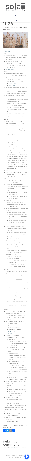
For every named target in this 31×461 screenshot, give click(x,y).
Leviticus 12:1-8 (12, 83)
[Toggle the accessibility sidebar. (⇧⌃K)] (26, 456)
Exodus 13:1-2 (12, 85)
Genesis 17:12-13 (10, 69)
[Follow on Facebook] (14, 20)
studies (21, 455)
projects (18, 457)
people (11, 457)
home (8, 455)
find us (14, 455)
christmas (19, 27)
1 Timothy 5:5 (10, 333)
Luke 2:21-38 (7, 51)
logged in (12, 447)
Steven (7, 27)
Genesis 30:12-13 (11, 331)
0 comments (6, 29)
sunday (25, 27)
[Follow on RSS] (17, 20)
